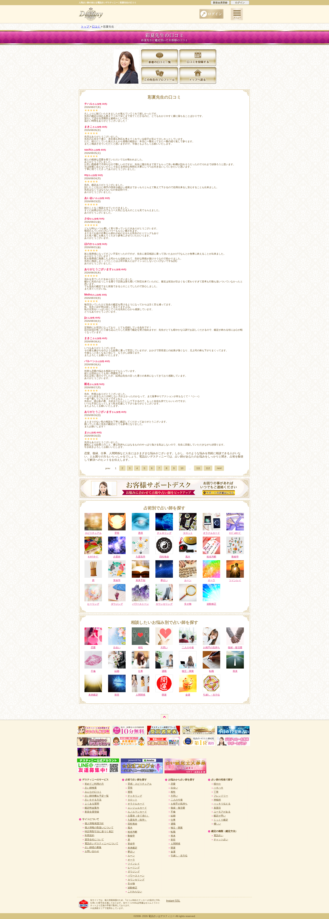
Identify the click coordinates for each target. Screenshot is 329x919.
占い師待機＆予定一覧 (97, 795)
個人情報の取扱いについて (99, 827)
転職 (173, 831)
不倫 (173, 811)
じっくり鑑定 (221, 819)
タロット (132, 799)
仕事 (173, 819)
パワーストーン (136, 875)
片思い (174, 795)
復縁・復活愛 (178, 807)
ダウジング (134, 871)
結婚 (173, 815)
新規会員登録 (220, 2)
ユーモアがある (222, 811)
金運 (173, 851)
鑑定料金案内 (92, 807)
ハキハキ (218, 787)
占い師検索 (91, 787)
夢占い (131, 851)
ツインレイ (134, 863)
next (219, 468)
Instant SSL (173, 900)
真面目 (217, 807)
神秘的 (217, 799)
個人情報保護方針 (94, 823)
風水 (130, 827)
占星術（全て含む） (138, 815)
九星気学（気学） (137, 819)
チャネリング (135, 795)
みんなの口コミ (93, 792)
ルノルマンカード (137, 811)
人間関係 (175, 843)
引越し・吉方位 (179, 855)
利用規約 (89, 835)
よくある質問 (92, 803)
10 (182, 468)
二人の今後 (177, 799)
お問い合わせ (92, 851)
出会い (174, 787)
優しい (217, 823)
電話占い (218, 835)
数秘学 (131, 835)
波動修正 (132, 887)
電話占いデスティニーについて (101, 843)
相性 (173, 792)
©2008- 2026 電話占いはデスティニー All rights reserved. (164, 916)
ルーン (131, 855)
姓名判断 (132, 831)
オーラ (131, 859)
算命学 (131, 843)
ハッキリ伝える (222, 803)
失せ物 (131, 883)
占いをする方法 (93, 799)
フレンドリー (221, 795)
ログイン (240, 2)
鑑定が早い (220, 815)
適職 (173, 823)
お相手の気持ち (179, 803)
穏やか (217, 783)
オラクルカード (136, 803)
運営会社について (94, 839)
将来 (173, 835)
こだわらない (135, 891)
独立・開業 (177, 827)
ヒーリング (134, 867)
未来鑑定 (132, 847)
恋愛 (173, 783)
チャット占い (221, 839)
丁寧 (216, 792)
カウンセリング (136, 879)
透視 (130, 792)
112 (208, 468)
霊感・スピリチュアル (140, 783)
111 (198, 468)
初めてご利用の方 (94, 783)
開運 (173, 847)
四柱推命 (132, 823)
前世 (173, 839)
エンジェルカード (137, 807)
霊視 (130, 787)
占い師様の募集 (93, 847)
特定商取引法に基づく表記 (99, 831)
